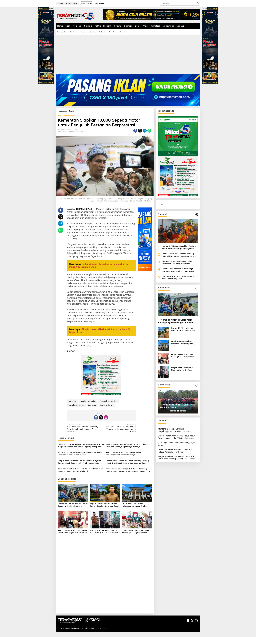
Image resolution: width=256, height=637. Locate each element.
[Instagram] (106, 417)
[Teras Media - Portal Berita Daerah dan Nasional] (76, 15)
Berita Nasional (66, 115)
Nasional (72, 131)
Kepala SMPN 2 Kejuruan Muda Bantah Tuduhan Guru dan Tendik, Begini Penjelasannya (127, 445)
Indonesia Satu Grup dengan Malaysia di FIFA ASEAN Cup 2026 (179, 277)
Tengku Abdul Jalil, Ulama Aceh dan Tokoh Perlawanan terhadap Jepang (176, 457)
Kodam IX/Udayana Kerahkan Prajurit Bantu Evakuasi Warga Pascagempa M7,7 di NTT (179, 247)
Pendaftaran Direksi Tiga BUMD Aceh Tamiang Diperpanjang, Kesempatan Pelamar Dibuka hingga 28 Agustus (129, 470)
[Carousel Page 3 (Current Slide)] (178, 410)
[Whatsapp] (149, 131)
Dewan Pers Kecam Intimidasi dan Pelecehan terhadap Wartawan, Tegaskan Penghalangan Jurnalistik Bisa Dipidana (180, 262)
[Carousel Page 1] (171, 410)
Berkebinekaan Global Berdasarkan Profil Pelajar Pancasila (175, 450)
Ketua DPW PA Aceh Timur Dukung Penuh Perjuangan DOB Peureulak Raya (123, 453)
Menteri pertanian (88, 401)
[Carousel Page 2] (174, 410)
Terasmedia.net (106, 405)
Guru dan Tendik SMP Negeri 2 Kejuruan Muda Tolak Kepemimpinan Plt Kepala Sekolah (80, 470)
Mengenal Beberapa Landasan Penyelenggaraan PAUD (171, 430)
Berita (60, 131)
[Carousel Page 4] (181, 410)
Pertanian (92, 405)
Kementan (72, 401)
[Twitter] (101, 417)
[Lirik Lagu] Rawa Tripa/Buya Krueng (173, 442)
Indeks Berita (89, 628)
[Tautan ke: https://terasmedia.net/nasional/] (196, 214)
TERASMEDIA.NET (85, 208)
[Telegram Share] (145, 131)
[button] (197, 3)
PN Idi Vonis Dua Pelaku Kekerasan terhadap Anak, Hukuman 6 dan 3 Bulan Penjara (80, 453)
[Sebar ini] (135, 131)
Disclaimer (102, 628)
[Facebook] (96, 417)
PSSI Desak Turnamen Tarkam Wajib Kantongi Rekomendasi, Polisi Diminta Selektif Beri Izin (178, 270)
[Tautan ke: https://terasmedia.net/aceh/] (196, 288)
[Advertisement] (128, 55)
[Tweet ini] (140, 131)
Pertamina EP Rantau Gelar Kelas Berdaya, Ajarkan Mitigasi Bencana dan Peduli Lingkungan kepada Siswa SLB (81, 445)
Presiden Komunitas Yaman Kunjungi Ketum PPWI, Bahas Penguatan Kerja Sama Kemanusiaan (178, 255)
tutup (51, 8)
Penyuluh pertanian (76, 405)
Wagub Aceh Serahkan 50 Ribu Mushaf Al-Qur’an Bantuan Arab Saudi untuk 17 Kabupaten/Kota (79, 462)
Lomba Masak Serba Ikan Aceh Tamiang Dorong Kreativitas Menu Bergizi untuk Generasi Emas (127, 462)
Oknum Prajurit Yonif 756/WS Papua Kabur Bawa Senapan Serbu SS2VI (176, 436)
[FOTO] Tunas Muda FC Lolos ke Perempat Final (176, 406)
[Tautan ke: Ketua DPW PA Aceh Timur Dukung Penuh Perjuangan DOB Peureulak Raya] (163, 358)
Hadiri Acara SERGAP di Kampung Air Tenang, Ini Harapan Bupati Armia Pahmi (120, 428)
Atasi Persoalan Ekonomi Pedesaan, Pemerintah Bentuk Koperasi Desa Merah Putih (82, 428)
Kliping (65, 131)
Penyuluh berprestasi (108, 401)
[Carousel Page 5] (184, 410)
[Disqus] (105, 577)
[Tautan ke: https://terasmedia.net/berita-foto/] (196, 385)
